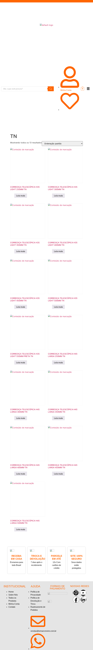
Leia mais (20, 195)
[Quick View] (13, 195)
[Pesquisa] (51, 88)
